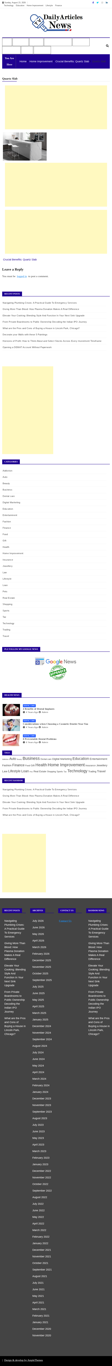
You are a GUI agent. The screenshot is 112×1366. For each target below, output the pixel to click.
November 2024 (41, 1032)
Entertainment (10, 515)
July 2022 (38, 1203)
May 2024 (38, 1065)
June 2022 (38, 1210)
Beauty (6, 483)
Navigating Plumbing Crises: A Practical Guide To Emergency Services (40, 303)
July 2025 (38, 986)
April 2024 (38, 1072)
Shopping (7, 604)
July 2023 (38, 1124)
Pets (5, 591)
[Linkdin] (107, 2)
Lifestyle (49, 5)
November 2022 (41, 1177)
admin (45, 712)
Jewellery (8, 566)
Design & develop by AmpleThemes (23, 1360)
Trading (6, 629)
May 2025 (38, 999)
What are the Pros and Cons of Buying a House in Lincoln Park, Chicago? (41, 328)
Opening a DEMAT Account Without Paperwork (27, 347)
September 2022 (42, 1190)
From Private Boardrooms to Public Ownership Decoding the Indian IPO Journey (45, 322)
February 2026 (40, 953)
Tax (4, 617)
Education (20, 5)
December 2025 (41, 960)
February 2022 (40, 1236)
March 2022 (39, 1230)
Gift (4, 540)
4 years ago (32, 712)
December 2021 (41, 1249)
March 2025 (39, 1013)
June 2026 (38, 927)
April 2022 (38, 1223)
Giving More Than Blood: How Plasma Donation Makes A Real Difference (41, 309)
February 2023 (40, 1157)
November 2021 (41, 1256)
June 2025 (38, 993)
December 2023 (41, 1098)
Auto (7, 42)
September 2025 (42, 980)
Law (5, 572)
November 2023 (41, 1105)
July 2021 (38, 1282)
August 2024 (39, 1045)
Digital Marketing (11, 502)
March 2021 (39, 1309)
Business (19, 42)
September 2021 (42, 1269)
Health (35, 42)
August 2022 (39, 1197)
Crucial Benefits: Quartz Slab (20, 259)
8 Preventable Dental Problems (39, 739)
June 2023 (38, 1131)
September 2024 (42, 1039)
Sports (6, 610)
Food (5, 534)
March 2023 (39, 1151)
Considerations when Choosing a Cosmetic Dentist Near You (55, 724)
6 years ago (32, 742)
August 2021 (39, 1276)
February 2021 (40, 1315)
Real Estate (9, 598)
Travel (27, 50)
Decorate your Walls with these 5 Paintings (25, 334)
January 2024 (40, 1091)
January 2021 (40, 1322)
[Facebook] (93, 2)
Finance (58, 5)
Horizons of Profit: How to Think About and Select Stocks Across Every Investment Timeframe (52, 341)
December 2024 (41, 1026)
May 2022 (38, 1217)
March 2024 (39, 1078)
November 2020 (41, 1335)
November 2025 (41, 966)
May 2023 (38, 1138)
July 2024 (38, 1052)
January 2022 (40, 1243)
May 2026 (38, 934)
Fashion (7, 521)
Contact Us (42, 50)
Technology (9, 5)
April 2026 (38, 940)
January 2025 (40, 1019)
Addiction (7, 470)
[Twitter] (98, 2)
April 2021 (38, 1302)
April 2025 (38, 1006)
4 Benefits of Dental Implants (38, 709)
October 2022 (40, 1184)
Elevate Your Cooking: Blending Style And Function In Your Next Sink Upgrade (44, 315)
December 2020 (41, 1328)
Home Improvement (35, 5)
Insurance (8, 559)
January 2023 (40, 1164)
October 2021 (40, 1263)
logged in (22, 276)
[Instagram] (102, 2)
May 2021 (38, 1295)
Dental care (9, 496)
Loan (5, 585)
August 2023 (39, 1118)
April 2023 (38, 1144)
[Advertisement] (56, 107)
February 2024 (40, 1085)
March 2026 (39, 947)
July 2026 (38, 920)
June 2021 (38, 1289)
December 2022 (41, 1170)
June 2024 (38, 1059)
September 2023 (42, 1111)
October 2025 (40, 973)
